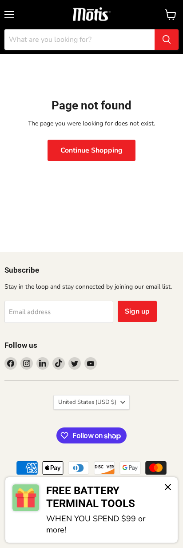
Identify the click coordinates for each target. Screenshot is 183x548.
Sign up (137, 311)
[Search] (167, 39)
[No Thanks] (168, 488)
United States (87, 402)
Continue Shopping (91, 150)
